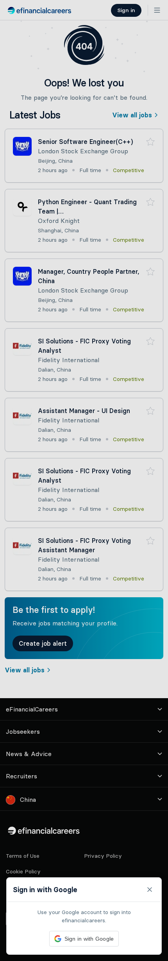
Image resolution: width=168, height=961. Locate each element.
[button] (84, 480)
